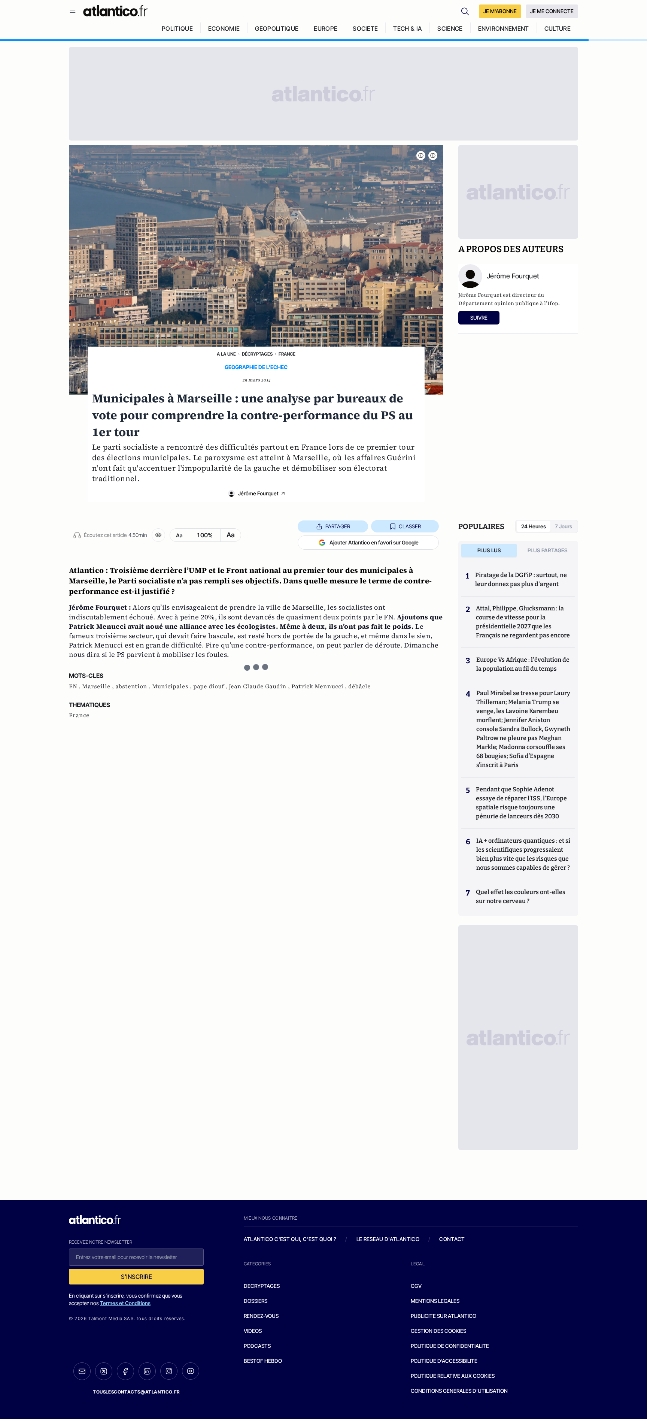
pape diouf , (211, 686)
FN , (75, 686)
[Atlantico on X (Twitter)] (103, 1371)
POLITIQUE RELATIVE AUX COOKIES (453, 1376)
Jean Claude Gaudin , (260, 686)
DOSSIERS (255, 1301)
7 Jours (563, 526)
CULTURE (557, 28)
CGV (416, 1286)
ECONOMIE (224, 28)
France (287, 354)
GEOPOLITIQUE (276, 28)
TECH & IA (407, 28)
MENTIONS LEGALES (435, 1301)
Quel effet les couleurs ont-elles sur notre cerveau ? (520, 896)
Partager (337, 526)
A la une (226, 354)
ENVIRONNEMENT (503, 28)
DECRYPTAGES (262, 1286)
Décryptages (257, 354)
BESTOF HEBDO (263, 1361)
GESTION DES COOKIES (438, 1331)
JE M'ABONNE (500, 11)
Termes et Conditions (125, 1303)
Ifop (552, 303)
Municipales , (172, 686)
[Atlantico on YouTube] (190, 1371)
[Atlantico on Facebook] (125, 1371)
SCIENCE (449, 28)
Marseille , (98, 686)
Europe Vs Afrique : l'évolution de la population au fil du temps (522, 664)
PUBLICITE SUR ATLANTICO (443, 1316)
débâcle (359, 686)
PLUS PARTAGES (548, 550)
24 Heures (533, 526)
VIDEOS (253, 1331)
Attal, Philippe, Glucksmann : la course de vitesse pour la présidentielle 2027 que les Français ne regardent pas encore (523, 622)
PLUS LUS (489, 550)
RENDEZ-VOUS (261, 1316)
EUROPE (325, 28)
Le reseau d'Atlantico (387, 1239)
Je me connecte (552, 11)
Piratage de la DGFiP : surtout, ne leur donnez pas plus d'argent (521, 579)
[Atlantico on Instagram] (168, 1371)
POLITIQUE (177, 28)
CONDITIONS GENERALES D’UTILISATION (459, 1391)
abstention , (133, 686)
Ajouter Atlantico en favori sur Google (374, 542)
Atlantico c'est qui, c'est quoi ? (290, 1239)
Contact (452, 1239)
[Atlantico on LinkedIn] (147, 1371)
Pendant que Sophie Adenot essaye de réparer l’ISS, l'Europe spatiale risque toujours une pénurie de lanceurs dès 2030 (521, 803)
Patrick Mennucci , (319, 686)
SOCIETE (365, 28)
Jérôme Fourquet (258, 493)
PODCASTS (257, 1346)
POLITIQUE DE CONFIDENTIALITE (450, 1346)
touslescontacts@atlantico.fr (136, 1392)
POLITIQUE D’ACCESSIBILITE (444, 1361)
